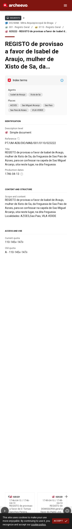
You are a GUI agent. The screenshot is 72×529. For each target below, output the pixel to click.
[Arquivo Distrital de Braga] (15, 6)
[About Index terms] (62, 80)
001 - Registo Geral (19, 27)
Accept (58, 520)
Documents (13, 18)
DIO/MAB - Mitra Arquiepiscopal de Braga (31, 23)
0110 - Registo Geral (50, 27)
